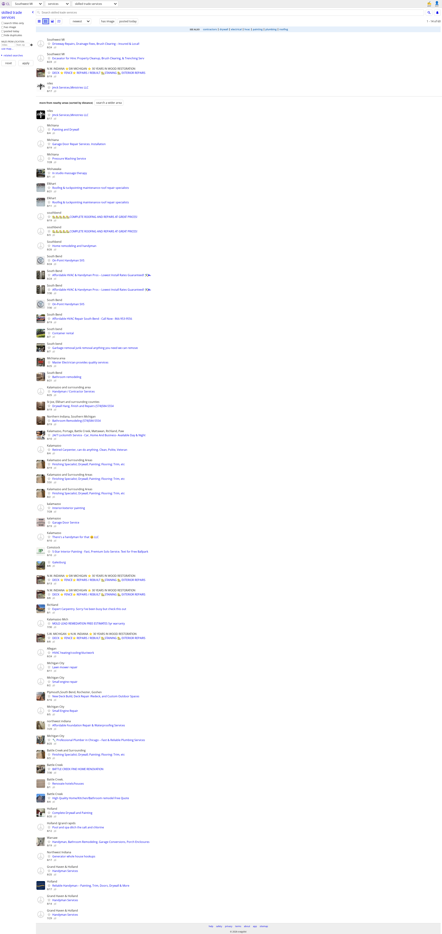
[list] (39, 21)
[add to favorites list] (49, 43)
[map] (59, 21)
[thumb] (45, 21)
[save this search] (437, 13)
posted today (11, 31)
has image (10, 27)
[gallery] (52, 21)
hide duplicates (13, 35)
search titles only (14, 23)
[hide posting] (55, 47)
